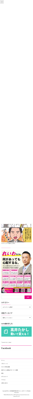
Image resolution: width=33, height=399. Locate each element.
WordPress (11, 394)
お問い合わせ (4, 383)
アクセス (3, 379)
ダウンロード (4, 376)
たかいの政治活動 (5, 367)
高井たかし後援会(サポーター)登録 (9, 370)
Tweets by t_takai (6, 342)
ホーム (2, 360)
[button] (29, 290)
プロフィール (4, 363)
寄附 (2, 373)
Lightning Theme (19, 394)
